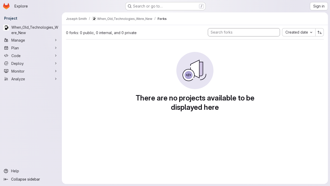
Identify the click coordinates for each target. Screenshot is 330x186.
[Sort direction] (320, 32)
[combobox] (298, 32)
